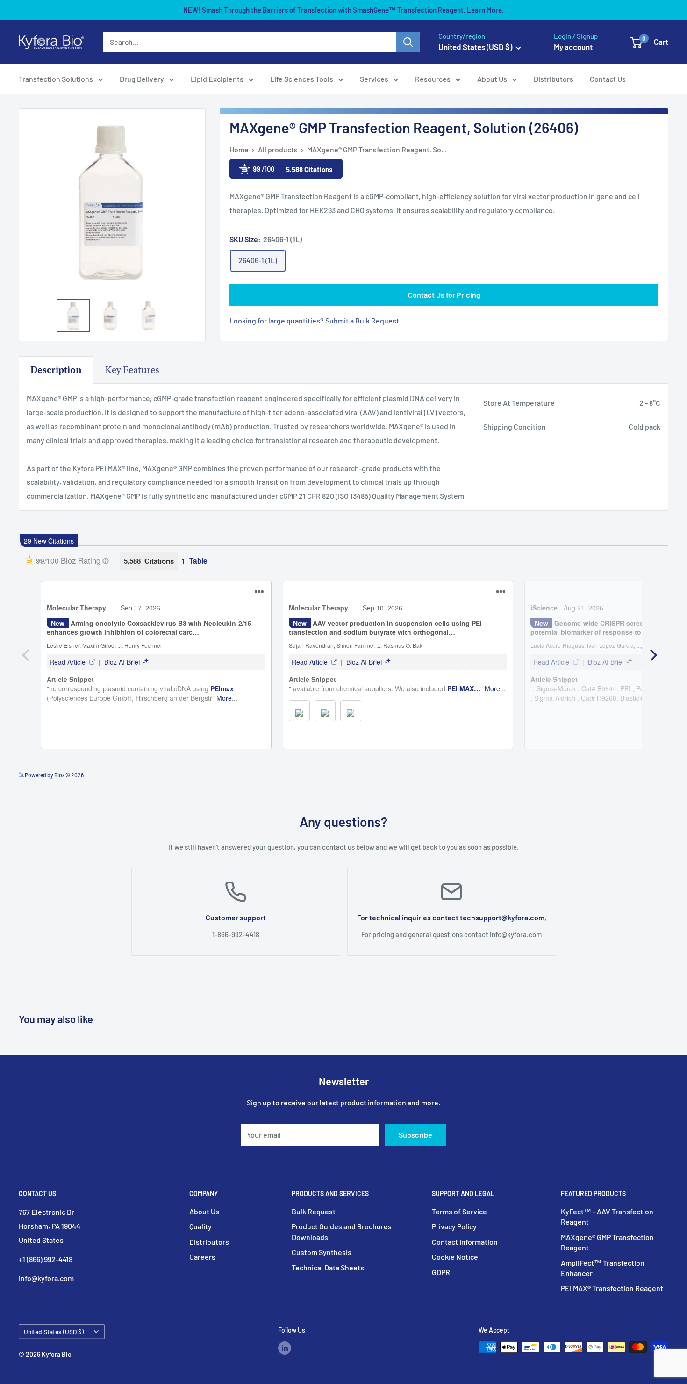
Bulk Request (314, 1211)
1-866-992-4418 (235, 934)
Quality (200, 1226)
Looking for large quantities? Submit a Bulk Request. (315, 320)
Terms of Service (459, 1211)
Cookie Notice (455, 1256)
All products (278, 149)
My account (573, 46)
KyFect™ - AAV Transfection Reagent (607, 1216)
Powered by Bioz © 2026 (54, 775)
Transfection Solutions (56, 78)
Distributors (553, 78)
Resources (433, 78)
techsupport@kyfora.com (502, 916)
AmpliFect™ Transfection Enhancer (602, 1267)
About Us (492, 78)
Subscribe (415, 1134)
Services (374, 78)
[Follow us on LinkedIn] (284, 1348)
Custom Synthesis (321, 1252)
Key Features (132, 370)
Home (239, 149)
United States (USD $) (54, 1331)
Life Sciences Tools (301, 78)
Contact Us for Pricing (444, 294)
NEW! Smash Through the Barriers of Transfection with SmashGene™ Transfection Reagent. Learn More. (343, 10)
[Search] (408, 42)
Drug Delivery (142, 78)
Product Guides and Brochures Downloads (342, 1231)
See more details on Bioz (639, 772)
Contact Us (608, 78)
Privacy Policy (454, 1226)
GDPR (441, 1272)
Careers (202, 1256)
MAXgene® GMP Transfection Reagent (607, 1242)
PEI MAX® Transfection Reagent (612, 1288)
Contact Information (465, 1241)
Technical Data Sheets (328, 1267)
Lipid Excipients (217, 78)
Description (56, 370)
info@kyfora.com (516, 934)
